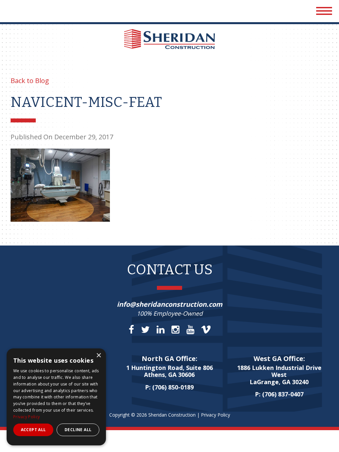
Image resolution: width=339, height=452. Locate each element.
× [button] (98, 355)
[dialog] (56, 396)
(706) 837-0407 (283, 394)
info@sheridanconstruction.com (169, 304)
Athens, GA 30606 (169, 371)
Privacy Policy (215, 415)
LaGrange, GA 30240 (279, 375)
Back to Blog (30, 80)
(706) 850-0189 (173, 387)
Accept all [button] (33, 429)
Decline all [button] (78, 429)
